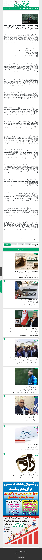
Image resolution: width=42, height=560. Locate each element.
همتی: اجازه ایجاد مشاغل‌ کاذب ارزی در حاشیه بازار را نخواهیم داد (29, 360)
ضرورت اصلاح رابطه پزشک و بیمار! (33, 447)
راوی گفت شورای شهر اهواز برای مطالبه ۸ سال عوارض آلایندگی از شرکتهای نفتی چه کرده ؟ (25, 475)
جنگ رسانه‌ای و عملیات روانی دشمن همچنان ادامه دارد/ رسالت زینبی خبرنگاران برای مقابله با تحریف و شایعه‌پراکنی (22, 363)
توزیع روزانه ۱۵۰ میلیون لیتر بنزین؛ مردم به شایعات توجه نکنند (27, 414)
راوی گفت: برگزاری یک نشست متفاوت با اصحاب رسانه (28, 472)
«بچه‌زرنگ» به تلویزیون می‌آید (33, 274)
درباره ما (0, 284)
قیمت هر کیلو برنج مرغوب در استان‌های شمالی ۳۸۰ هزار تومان (29, 420)
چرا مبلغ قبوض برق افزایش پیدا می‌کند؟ (32, 301)
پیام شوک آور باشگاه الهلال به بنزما (32, 386)
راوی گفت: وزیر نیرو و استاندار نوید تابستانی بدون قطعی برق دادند (29, 478)
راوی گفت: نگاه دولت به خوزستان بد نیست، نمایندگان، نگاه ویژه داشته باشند (27, 477)
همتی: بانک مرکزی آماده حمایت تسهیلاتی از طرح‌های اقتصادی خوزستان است (24, 357)
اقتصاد (27, 8)
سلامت (20, 8)
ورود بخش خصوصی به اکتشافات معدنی (32, 419)
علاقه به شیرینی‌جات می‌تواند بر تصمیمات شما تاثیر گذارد (30, 304)
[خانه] (0, 291)
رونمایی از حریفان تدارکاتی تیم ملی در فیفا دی (31, 387)
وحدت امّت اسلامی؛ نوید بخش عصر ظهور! (30, 444)
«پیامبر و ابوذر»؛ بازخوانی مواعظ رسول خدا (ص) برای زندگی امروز (26, 271)
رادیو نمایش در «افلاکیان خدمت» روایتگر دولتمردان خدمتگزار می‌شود (28, 277)
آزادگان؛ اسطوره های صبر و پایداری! (33, 450)
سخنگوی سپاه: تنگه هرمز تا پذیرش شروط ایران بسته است (30, 333)
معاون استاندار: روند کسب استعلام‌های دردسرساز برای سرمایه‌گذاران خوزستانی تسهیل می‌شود (25, 359)
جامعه (30, 8)
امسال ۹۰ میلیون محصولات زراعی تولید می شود (31, 416)
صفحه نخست (36, 8)
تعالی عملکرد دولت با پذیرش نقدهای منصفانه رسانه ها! (30, 446)
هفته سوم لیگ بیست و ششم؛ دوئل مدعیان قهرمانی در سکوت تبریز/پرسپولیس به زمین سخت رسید (24, 390)
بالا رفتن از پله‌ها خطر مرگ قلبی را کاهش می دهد (31, 302)
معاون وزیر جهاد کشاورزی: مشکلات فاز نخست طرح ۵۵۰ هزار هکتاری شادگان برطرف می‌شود (25, 362)
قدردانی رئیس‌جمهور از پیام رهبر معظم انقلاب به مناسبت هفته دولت (28, 329)
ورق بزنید (5, 8)
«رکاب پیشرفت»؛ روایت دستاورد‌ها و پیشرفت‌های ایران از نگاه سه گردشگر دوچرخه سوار (26, 272)
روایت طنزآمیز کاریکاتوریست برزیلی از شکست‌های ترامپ (30, 275)
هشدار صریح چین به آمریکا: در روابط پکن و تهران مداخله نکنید (29, 335)
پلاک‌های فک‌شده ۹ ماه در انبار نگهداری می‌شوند (29, 299)
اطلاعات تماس (0, 288)
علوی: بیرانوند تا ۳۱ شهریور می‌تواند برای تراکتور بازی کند (30, 389)
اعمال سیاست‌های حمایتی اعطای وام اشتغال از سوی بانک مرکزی (29, 417)
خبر (32, 8)
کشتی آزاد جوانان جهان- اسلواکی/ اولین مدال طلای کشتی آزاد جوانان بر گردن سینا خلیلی (25, 392)
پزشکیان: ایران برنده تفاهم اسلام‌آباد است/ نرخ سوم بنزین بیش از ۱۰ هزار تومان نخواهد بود (22, 328)
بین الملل (23, 8)
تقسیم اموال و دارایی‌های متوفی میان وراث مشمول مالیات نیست (29, 305)
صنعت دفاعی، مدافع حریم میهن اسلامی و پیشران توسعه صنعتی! (29, 449)
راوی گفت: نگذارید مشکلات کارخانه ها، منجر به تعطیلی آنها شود (29, 474)
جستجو (7, 244)
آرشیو (0, 281)
